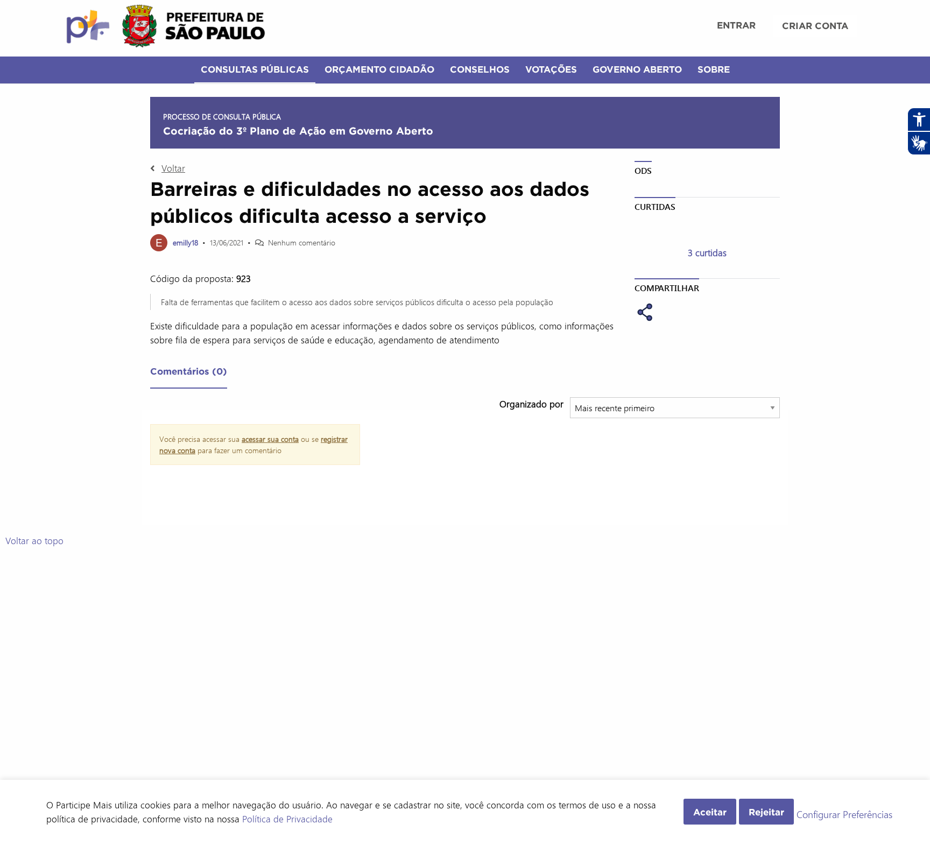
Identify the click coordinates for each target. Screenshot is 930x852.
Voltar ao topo (34, 540)
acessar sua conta (270, 439)
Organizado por (531, 404)
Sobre (714, 69)
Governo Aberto (637, 69)
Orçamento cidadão (379, 69)
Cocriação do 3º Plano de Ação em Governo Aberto (298, 131)
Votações (551, 69)
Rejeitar (766, 812)
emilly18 (185, 242)
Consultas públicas (255, 69)
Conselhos (480, 69)
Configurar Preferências (844, 814)
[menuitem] (736, 26)
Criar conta (815, 25)
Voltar (173, 168)
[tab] (188, 373)
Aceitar (710, 812)
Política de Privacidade (287, 819)
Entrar (736, 25)
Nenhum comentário (301, 242)
